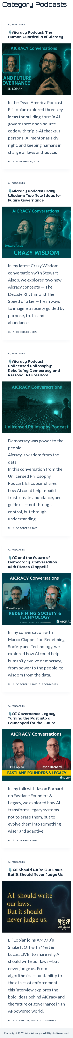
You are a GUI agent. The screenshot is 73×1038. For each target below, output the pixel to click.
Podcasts (18, 24)
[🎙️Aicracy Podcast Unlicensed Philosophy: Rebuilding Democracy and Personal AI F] (36, 407)
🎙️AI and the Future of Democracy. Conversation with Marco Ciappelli (32, 562)
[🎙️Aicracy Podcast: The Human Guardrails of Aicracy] (36, 69)
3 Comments (50, 684)
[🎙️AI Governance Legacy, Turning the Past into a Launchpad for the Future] (36, 755)
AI (9, 24)
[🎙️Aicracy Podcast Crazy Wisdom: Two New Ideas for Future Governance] (36, 232)
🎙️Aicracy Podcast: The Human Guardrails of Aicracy (35, 34)
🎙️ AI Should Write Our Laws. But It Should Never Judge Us (35, 872)
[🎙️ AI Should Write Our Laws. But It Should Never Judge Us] (36, 907)
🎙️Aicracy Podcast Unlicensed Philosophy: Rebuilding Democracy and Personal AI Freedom (34, 368)
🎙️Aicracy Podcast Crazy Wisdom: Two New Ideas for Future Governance (34, 195)
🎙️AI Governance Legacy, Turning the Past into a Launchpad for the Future (32, 718)
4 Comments (48, 1020)
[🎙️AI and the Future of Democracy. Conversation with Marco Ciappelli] (36, 599)
